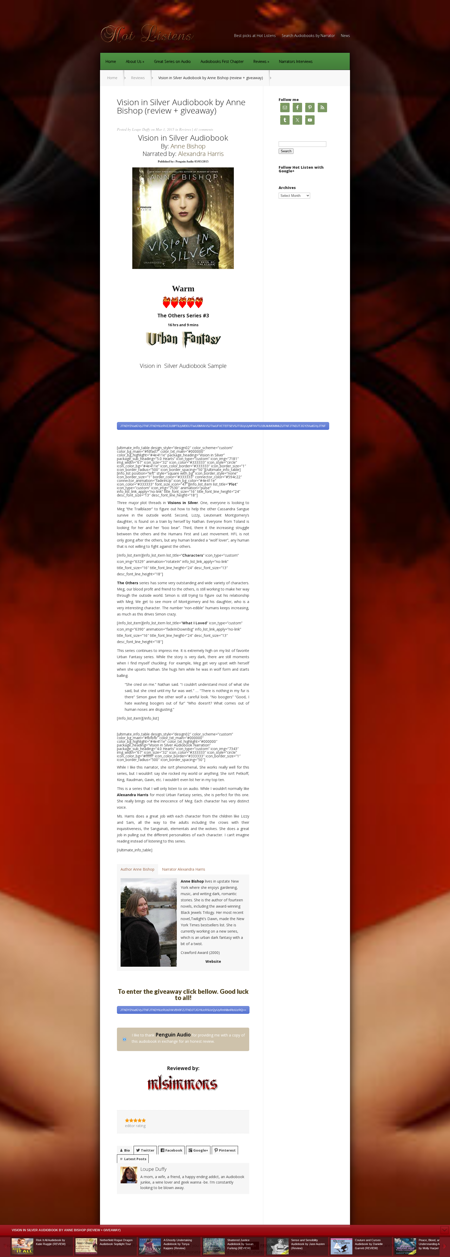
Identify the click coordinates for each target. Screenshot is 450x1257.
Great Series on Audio (172, 61)
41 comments (203, 129)
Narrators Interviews (295, 61)
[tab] (137, 869)
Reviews (259, 61)
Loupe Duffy (141, 129)
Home (110, 61)
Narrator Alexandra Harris (183, 869)
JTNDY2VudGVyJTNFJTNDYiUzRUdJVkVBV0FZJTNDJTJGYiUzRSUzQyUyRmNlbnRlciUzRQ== (183, 1009)
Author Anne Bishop (137, 869)
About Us (133, 61)
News (345, 36)
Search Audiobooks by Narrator (308, 36)
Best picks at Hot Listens (255, 36)
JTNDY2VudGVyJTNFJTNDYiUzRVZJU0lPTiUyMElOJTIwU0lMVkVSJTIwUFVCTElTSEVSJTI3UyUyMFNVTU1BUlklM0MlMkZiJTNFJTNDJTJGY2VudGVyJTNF (223, 426)
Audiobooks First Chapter (222, 61)
